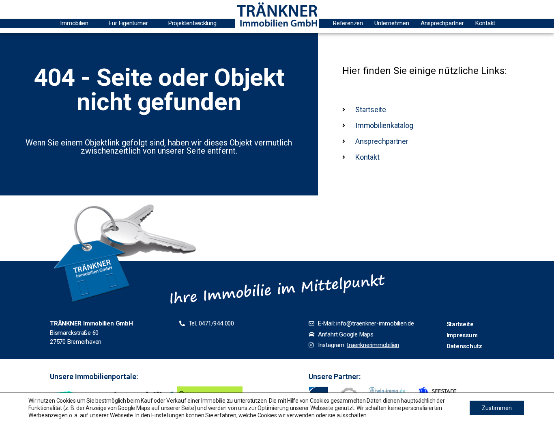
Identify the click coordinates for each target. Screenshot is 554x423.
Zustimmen (497, 408)
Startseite (460, 324)
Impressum (462, 335)
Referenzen (348, 23)
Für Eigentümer (128, 23)
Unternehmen (391, 23)
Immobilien (74, 23)
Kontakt (485, 23)
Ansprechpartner (442, 23)
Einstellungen (168, 415)
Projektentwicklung (192, 23)
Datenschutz (465, 346)
